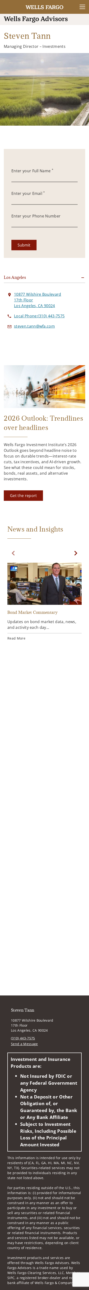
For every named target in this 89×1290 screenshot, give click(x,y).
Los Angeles (15, 277)
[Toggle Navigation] (82, 7)
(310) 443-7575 (23, 1038)
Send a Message (24, 1044)
